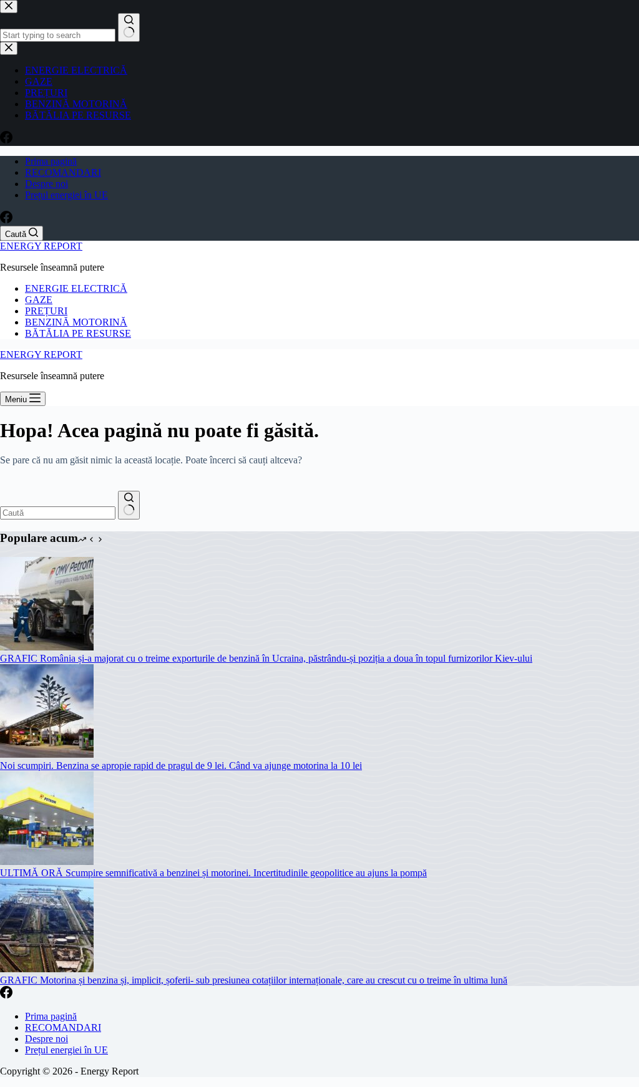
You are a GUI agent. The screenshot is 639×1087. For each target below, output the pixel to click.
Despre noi (46, 183)
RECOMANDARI (63, 172)
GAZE (38, 299)
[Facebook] (6, 220)
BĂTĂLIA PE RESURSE (78, 333)
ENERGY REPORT (41, 246)
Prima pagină (51, 161)
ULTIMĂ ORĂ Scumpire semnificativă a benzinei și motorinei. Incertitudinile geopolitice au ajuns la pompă (213, 872)
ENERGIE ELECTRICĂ (76, 288)
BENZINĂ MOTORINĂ (76, 322)
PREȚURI (46, 311)
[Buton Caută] (129, 505)
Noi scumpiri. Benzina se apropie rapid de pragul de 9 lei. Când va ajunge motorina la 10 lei (181, 765)
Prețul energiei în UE (66, 195)
